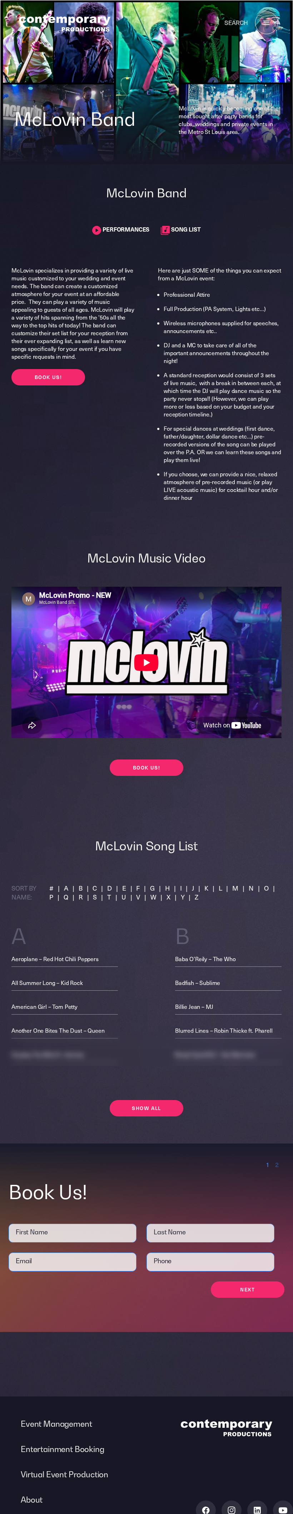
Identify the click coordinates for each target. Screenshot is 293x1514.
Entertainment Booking (62, 1449)
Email (24, 1261)
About (32, 1499)
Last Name (170, 1232)
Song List (185, 229)
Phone (163, 1261)
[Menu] (266, 22)
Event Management (56, 1424)
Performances (125, 229)
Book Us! (48, 377)
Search (236, 22)
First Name (32, 1232)
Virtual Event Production (64, 1474)
